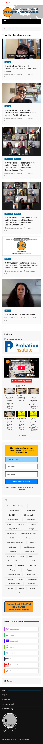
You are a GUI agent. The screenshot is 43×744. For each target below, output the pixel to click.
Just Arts (33, 542)
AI (7, 506)
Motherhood (10, 556)
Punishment (10, 579)
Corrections (31, 510)
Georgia (31, 529)
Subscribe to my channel (22, 381)
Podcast (8, 62)
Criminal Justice (29, 515)
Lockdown (12, 551)
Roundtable (31, 584)
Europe (33, 524)
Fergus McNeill (14, 529)
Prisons (12, 570)
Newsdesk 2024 (13, 561)
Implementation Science (28, 533)
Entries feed (6, 699)
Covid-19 (12, 515)
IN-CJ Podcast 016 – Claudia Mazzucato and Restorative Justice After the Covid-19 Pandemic (20, 112)
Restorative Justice (14, 584)
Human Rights (11, 533)
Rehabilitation (32, 579)
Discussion (9, 159)
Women (21, 593)
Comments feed (8, 704)
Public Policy (31, 574)
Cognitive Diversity (14, 510)
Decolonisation (13, 519)
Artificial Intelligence (19, 506)
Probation (30, 570)
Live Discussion (29, 547)
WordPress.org (7, 709)
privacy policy (29, 487)
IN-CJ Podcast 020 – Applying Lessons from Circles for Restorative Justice (20, 68)
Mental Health (29, 551)
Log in (4, 695)
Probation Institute (14, 574)
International (29, 538)
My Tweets (8, 681)
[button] (23, 386)
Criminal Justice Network (14, 74)
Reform (21, 579)
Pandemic (21, 565)
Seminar (10, 588)
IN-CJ (12, 538)
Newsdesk (32, 556)
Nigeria (9, 565)
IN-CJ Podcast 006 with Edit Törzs (19, 314)
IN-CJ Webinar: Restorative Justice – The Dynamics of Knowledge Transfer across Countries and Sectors (21, 265)
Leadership (12, 547)
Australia (33, 506)
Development (30, 519)
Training (21, 588)
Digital (9, 524)
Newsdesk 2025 (30, 561)
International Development (15, 542)
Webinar (8, 259)
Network (22, 556)
